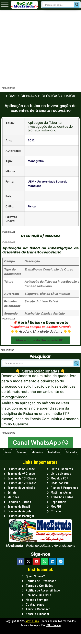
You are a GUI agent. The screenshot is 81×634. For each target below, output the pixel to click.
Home (11, 96)
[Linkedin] (52, 561)
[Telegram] (60, 561)
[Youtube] (36, 561)
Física (69, 96)
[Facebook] (20, 561)
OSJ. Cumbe (53, 625)
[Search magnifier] (77, 4)
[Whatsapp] (44, 561)
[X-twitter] (28, 561)
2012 (31, 140)
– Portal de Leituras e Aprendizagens (49, 545)
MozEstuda (32, 621)
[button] (40, 340)
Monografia (36, 161)
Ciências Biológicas (40, 96)
